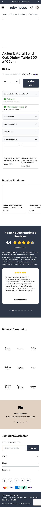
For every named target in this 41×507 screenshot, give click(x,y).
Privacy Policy (33, 497)
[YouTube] (28, 480)
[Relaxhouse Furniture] (18, 7)
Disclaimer (6, 500)
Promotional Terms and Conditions (14, 497)
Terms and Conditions (10, 495)
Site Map (14, 500)
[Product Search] (32, 7)
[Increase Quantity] (17, 81)
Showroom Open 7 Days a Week (20, 1)
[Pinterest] (16, 480)
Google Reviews (20, 247)
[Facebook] (4, 480)
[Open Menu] (3, 7)
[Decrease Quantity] (5, 81)
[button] (38, 2)
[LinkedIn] (22, 480)
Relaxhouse (16, 504)
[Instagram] (10, 480)
